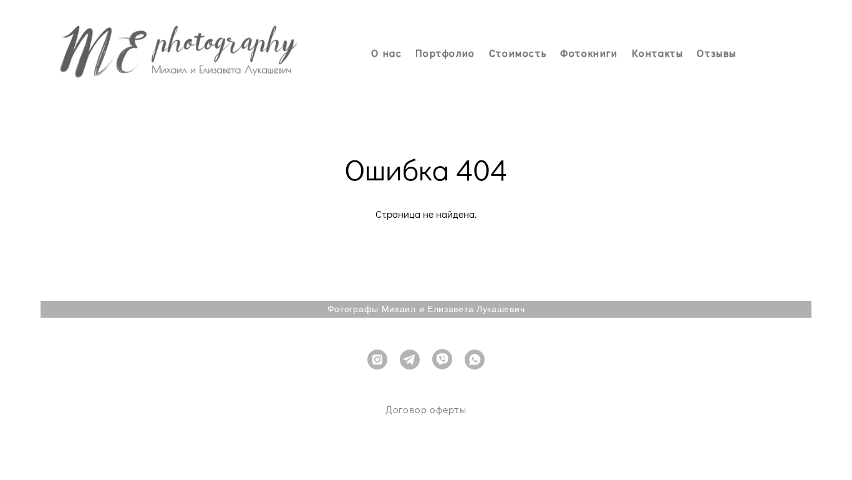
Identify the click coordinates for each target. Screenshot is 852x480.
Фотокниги (588, 53)
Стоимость (517, 53)
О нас (386, 53)
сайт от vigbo (426, 451)
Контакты (658, 53)
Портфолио (445, 53)
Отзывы (717, 53)
